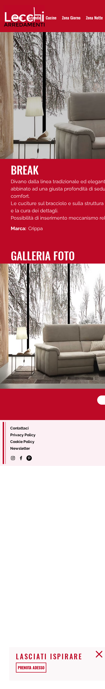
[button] (99, 654)
